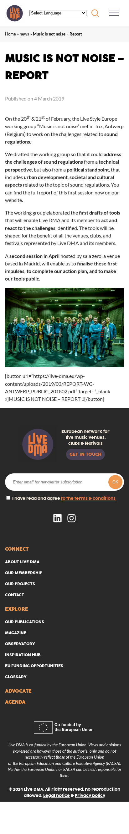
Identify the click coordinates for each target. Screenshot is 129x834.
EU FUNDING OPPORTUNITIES (34, 665)
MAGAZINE (15, 632)
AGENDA (15, 702)
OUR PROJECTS (20, 583)
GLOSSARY (16, 676)
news (24, 33)
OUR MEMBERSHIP (23, 572)
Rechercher (95, 13)
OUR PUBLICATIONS (24, 621)
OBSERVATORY (20, 643)
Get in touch (85, 454)
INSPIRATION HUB (23, 654)
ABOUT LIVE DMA (22, 561)
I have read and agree (63, 498)
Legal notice (56, 795)
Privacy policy (90, 795)
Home (10, 33)
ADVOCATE (18, 691)
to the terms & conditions (88, 498)
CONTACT (14, 594)
